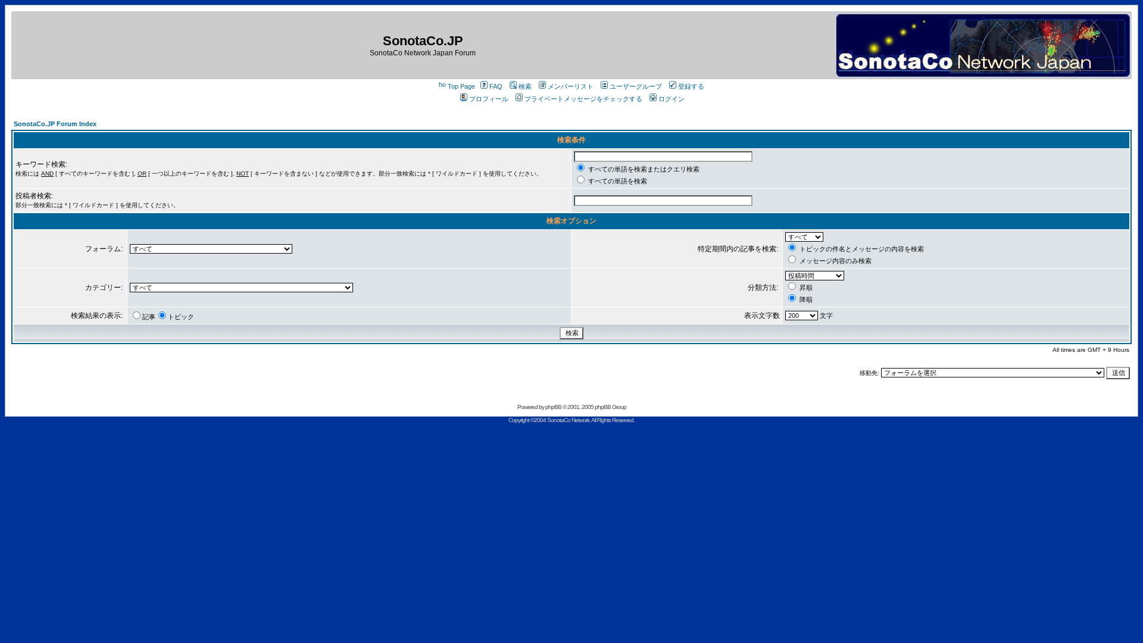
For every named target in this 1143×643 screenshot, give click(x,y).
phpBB (553, 407)
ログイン (671, 98)
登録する (691, 86)
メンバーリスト (571, 86)
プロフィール (488, 98)
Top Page (461, 86)
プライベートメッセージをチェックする (583, 98)
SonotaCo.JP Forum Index (55, 123)
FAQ (495, 86)
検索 (525, 86)
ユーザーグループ (636, 86)
